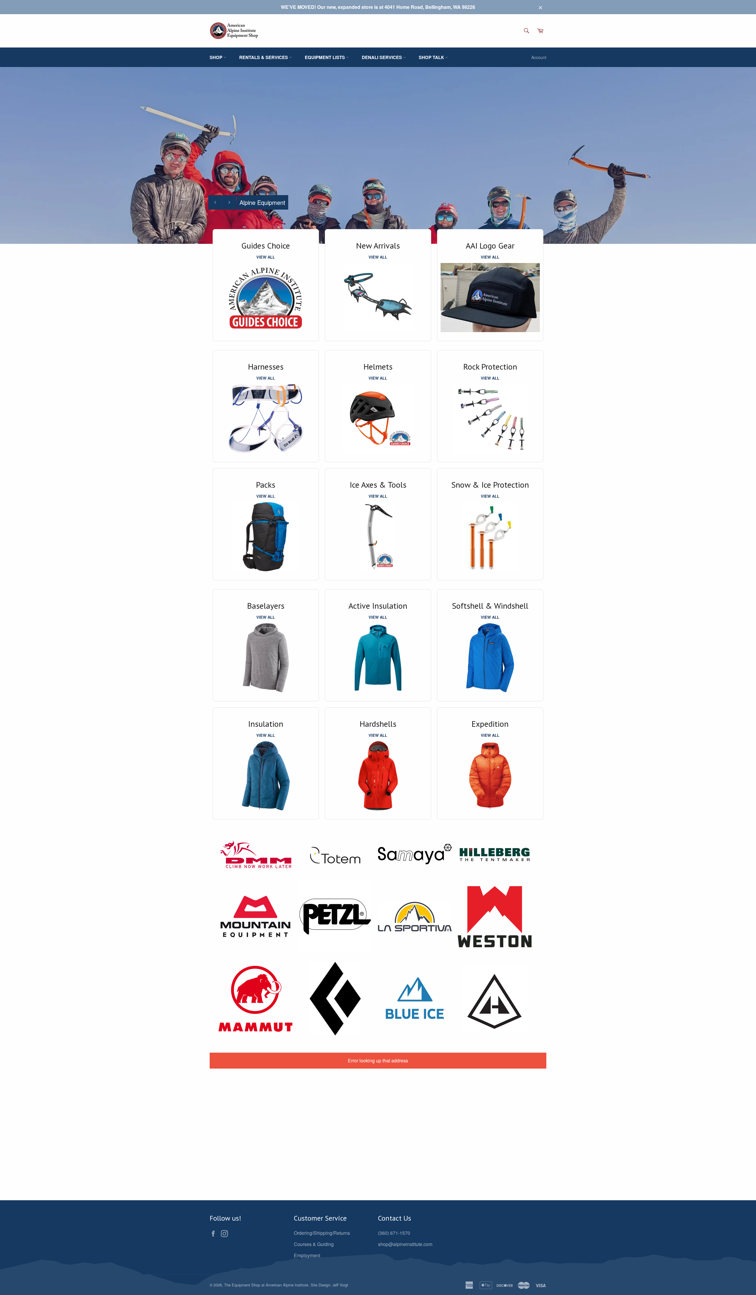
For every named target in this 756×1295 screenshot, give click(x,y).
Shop (217, 57)
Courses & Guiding (314, 1244)
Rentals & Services (264, 57)
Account (538, 57)
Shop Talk (432, 57)
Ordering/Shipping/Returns (322, 1232)
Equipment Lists (325, 57)
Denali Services (382, 57)
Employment (307, 1255)
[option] (378, 155)
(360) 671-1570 (394, 1232)
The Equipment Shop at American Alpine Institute (266, 1285)
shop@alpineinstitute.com (405, 1244)
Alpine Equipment (262, 202)
